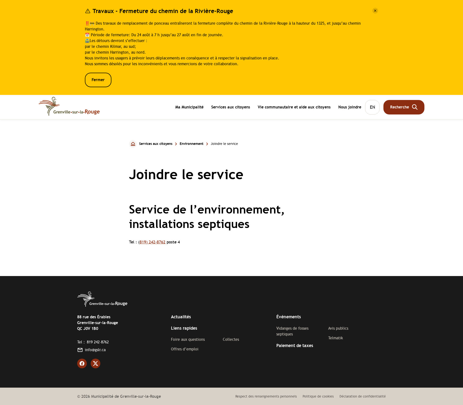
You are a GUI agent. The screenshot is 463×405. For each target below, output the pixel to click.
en (372, 107)
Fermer (98, 79)
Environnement (192, 144)
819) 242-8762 (152, 242)
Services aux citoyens (230, 107)
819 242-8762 (98, 342)
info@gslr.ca (95, 349)
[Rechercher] (403, 107)
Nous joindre (349, 106)
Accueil (133, 143)
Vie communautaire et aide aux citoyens (294, 107)
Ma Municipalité (189, 107)
